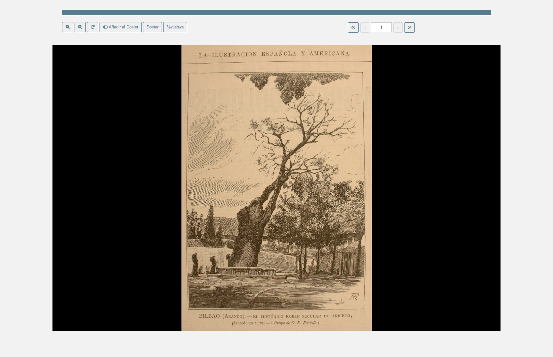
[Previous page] (365, 27)
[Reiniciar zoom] (92, 27)
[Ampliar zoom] (80, 27)
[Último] (409, 27)
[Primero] (353, 27)
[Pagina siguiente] (398, 27)
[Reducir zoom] (67, 27)
